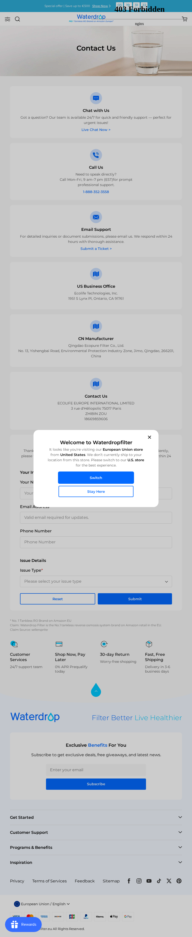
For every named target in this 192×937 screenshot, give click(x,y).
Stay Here (96, 491)
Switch (96, 478)
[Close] (149, 437)
